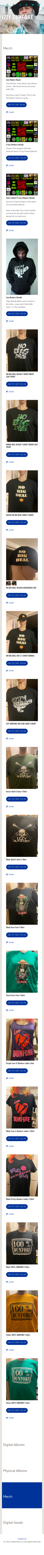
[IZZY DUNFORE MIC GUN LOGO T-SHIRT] (22, 700)
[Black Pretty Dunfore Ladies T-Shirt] (22, 1175)
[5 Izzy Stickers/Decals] (22, 131)
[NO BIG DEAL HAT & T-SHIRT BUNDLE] (22, 632)
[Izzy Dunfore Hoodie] (22, 267)
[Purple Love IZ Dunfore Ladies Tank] (22, 1040)
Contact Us (22, 1539)
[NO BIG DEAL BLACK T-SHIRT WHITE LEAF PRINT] (22, 350)
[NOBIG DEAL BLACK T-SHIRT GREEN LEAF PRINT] (22, 421)
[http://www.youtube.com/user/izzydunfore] (33, 5)
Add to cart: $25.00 (17, 384)
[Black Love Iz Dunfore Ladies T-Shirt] (22, 1108)
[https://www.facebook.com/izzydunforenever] (14, 5)
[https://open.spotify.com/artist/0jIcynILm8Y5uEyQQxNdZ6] (39, 5)
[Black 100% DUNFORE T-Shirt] (22, 1243)
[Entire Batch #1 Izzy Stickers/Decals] (22, 185)
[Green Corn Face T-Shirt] (22, 972)
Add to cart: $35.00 (17, 223)
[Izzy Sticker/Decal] (22, 67)
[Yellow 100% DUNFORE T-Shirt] (22, 1311)
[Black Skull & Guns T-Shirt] (22, 836)
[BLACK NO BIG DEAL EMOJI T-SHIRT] (22, 491)
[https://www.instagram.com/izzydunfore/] (7, 5)
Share (11, 112)
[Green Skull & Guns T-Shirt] (22, 768)
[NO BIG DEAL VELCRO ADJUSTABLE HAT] (22, 559)
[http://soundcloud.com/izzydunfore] (20, 5)
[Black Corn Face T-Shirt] (22, 904)
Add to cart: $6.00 (16, 105)
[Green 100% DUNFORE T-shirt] (22, 1379)
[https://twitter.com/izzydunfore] (26, 5)
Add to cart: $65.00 (17, 314)
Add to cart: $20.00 (17, 158)
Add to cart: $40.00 (17, 663)
